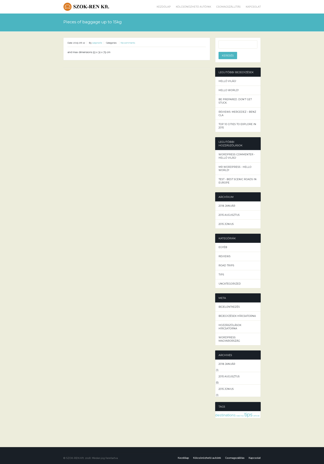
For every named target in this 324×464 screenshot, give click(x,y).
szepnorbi (97, 43)
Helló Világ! (227, 81)
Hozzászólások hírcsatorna (230, 327)
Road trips (226, 265)
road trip (240, 416)
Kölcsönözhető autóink (193, 6)
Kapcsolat (253, 6)
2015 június (226, 224)
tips (248, 415)
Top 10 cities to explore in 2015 (237, 126)
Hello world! (229, 90)
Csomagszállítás (228, 6)
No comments (128, 43)
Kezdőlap (164, 6)
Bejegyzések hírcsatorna (237, 316)
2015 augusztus (229, 214)
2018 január (227, 205)
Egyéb (223, 247)
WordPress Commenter (236, 154)
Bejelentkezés (229, 306)
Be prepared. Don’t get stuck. (235, 101)
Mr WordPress (229, 166)
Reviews (225, 256)
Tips (221, 274)
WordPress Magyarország (229, 339)
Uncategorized (230, 283)
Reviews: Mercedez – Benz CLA (237, 113)
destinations (225, 415)
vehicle (256, 416)
